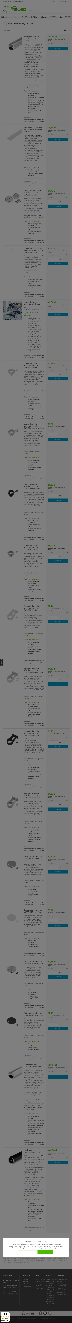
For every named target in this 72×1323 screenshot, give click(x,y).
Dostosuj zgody (32, 1252)
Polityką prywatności (55, 1244)
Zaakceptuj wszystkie (45, 1252)
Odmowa (22, 1252)
